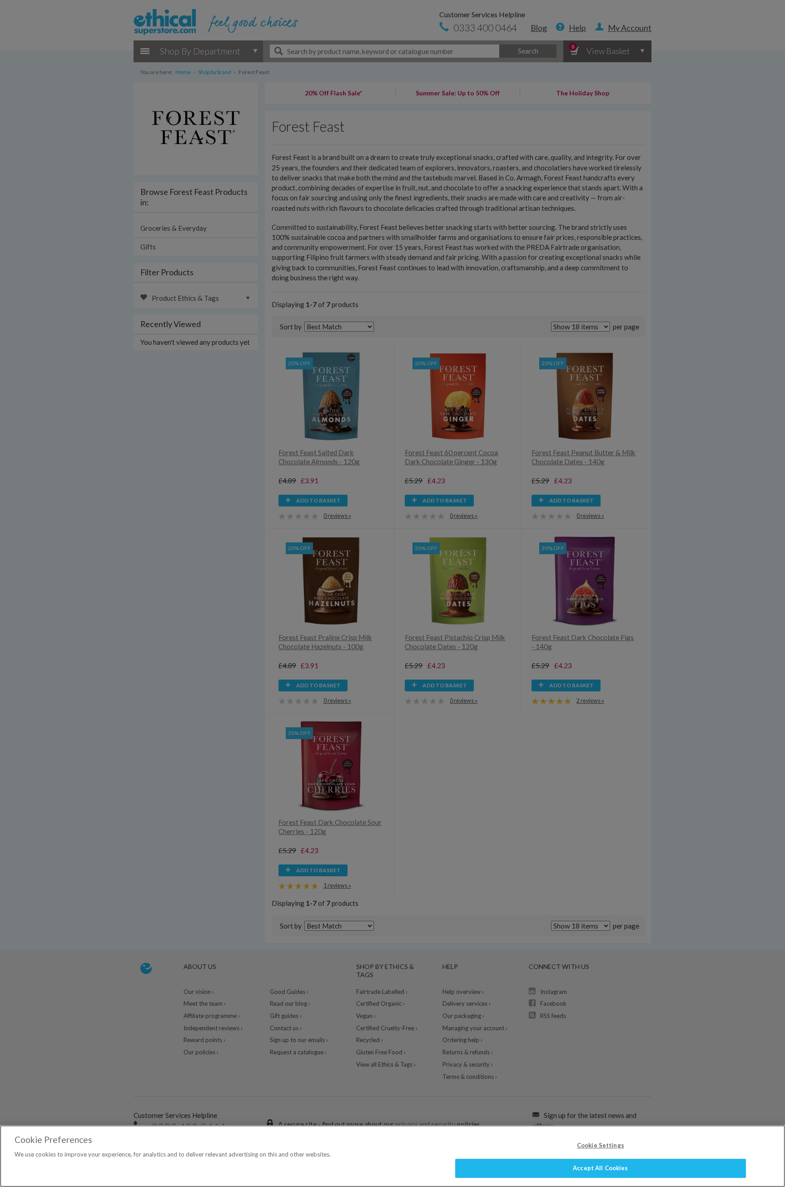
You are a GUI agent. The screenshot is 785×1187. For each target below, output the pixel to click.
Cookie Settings (600, 1145)
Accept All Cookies (600, 1168)
